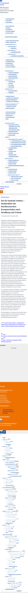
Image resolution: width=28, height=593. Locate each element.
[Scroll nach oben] (1, 432)
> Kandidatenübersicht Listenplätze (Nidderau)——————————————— (12, 101)
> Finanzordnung (12, 74)
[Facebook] (1, 1)
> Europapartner (12, 171)
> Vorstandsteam (9, 18)
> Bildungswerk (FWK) (16, 146)
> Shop (7, 118)
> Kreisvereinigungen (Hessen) (18, 142)
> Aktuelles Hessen (10, 66)
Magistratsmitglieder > (11, 36)
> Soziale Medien (9, 65)
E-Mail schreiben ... (4, 12)
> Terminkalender (10, 61)
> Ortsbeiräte (9, 29)
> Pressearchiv (9, 59)
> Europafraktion (12, 169)
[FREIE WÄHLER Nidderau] (6, 4)
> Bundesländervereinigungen (16, 165)
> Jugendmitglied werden (17, 55)
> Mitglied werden (12, 90)
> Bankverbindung (10, 117)
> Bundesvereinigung (13, 160)
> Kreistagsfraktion (13, 133)
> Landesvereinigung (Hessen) (18, 140)
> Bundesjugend (12, 163)
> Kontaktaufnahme (10, 112)
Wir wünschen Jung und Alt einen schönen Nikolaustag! (14, 335)
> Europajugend (12, 172)
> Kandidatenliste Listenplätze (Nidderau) (12, 97)
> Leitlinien (11, 85)
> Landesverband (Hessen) (12, 148)
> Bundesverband (12, 162)
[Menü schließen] (0, 435)
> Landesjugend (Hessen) (12, 152)
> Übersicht (13, 48)
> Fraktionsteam (9, 26)
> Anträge (7, 27)
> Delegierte (8, 20)
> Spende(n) (11, 92)
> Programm (11, 86)
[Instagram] (3, 1)
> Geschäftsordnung (13, 72)
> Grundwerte (11, 81)
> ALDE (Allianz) (14, 180)
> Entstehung (8, 22)
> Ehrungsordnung (13, 77)
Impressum (5, 413)
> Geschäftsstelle (10, 113)
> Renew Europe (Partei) (16, 176)
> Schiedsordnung (12, 76)
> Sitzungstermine (10, 31)
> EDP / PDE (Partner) (15, 178)
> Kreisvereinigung (13, 131)
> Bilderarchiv (9, 63)
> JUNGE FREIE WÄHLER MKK (12, 40)
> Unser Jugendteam (10, 42)
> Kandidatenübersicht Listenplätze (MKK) (11, 105)
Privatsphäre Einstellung (8, 411)
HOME (5, 15)
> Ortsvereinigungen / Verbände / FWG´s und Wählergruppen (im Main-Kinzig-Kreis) (14, 127)
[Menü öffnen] (1, 191)
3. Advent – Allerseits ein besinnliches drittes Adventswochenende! (11, 340)
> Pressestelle (9, 115)
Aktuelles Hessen (5, 197)
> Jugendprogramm (15, 52)
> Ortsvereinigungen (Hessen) (18, 144)
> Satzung (10, 83)
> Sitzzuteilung (9, 33)
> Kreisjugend (11, 135)
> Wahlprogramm (9, 108)
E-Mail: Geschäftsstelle (5, 402)
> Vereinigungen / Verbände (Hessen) (13, 155)
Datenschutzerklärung (8, 409)
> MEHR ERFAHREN (9, 181)
